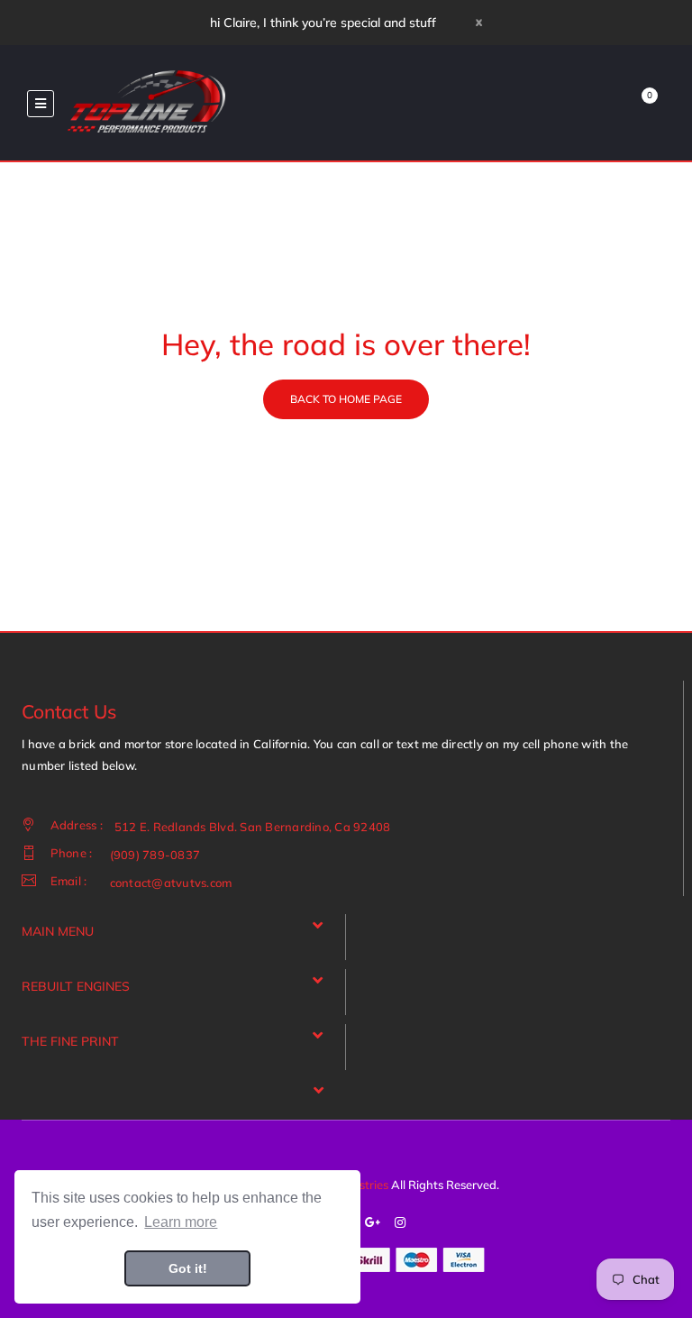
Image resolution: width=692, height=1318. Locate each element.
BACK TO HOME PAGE (346, 399)
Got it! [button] (187, 1268)
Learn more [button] (180, 1222)
